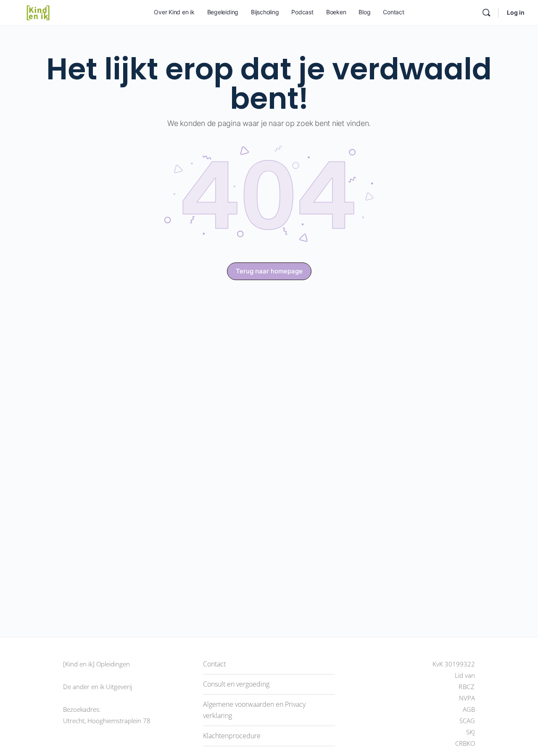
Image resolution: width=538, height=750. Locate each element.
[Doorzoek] (486, 13)
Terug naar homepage (269, 271)
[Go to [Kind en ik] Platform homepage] (38, 12)
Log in (516, 12)
